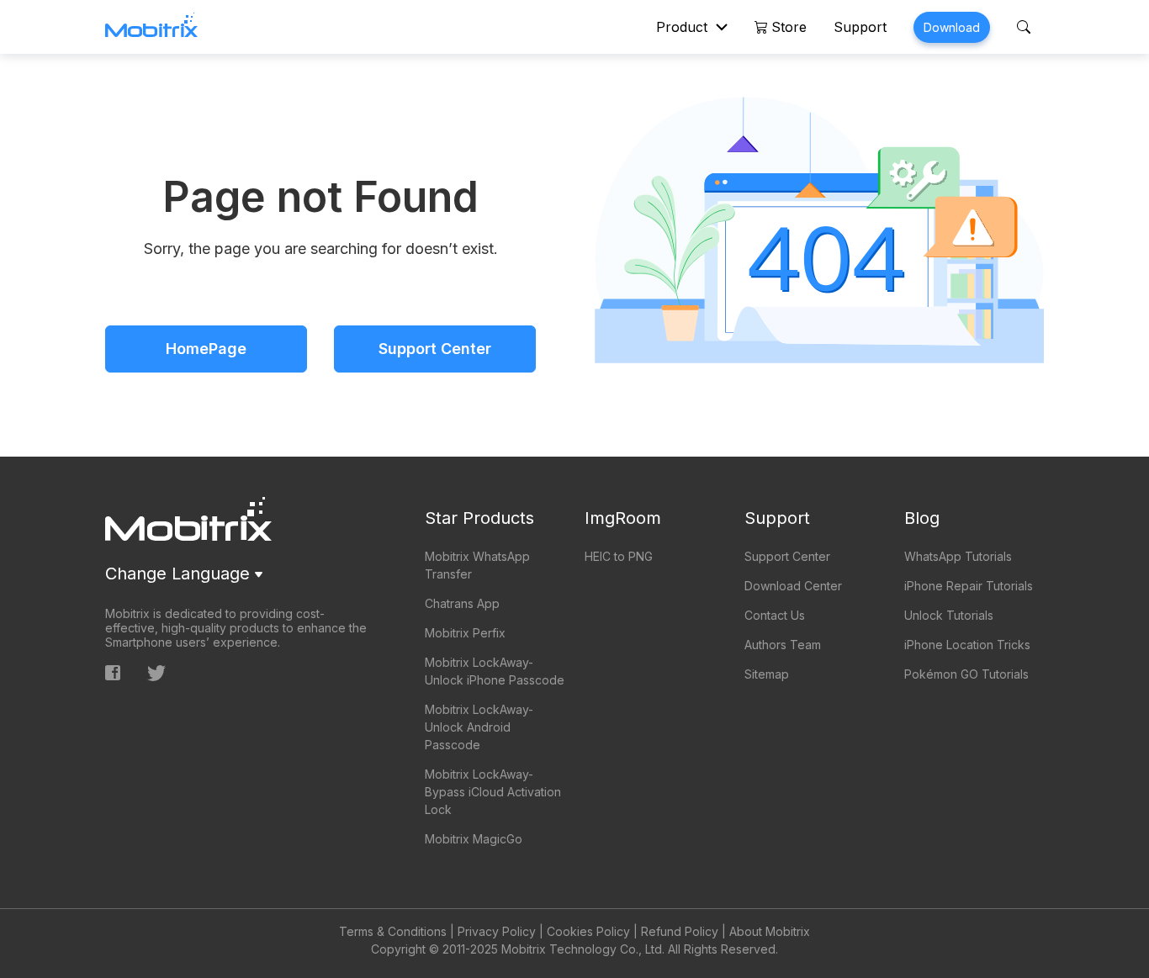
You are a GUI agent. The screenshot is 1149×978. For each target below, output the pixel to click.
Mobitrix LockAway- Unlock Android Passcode (479, 727)
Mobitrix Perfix (465, 633)
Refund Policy (679, 931)
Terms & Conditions (393, 931)
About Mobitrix (769, 931)
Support (860, 27)
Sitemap (766, 674)
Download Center (793, 586)
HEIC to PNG (619, 556)
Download (952, 27)
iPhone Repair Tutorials (968, 586)
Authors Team (782, 644)
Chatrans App (462, 603)
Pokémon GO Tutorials (966, 674)
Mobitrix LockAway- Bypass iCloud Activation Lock (493, 792)
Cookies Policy (588, 931)
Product (681, 27)
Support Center (435, 348)
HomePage (206, 348)
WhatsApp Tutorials (958, 556)
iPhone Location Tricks (967, 644)
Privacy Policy (497, 931)
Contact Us (774, 615)
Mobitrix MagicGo (473, 839)
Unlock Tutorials (948, 615)
